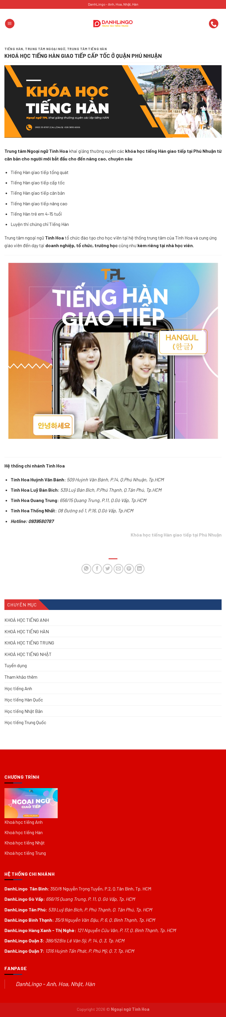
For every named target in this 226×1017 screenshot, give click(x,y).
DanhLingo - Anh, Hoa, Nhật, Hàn (55, 983)
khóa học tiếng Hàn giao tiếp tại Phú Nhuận (170, 151)
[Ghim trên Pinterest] (129, 569)
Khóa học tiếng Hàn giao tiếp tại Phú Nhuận (176, 534)
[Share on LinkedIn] (139, 569)
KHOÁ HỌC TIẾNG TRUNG (29, 642)
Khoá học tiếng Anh (23, 822)
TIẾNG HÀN (13, 49)
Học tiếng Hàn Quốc (23, 699)
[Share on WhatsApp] (86, 569)
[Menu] (9, 24)
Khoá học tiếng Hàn (23, 832)
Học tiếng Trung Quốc (25, 722)
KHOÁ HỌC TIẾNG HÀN (26, 631)
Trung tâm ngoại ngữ (45, 49)
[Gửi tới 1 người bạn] (118, 569)
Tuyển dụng (15, 665)
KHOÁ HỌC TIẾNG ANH (26, 620)
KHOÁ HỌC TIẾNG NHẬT (27, 654)
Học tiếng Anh (18, 688)
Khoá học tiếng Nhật (24, 842)
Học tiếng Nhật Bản (23, 710)
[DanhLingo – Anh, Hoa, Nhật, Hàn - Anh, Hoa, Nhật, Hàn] (113, 23)
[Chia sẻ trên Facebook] (97, 569)
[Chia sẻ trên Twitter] (107, 569)
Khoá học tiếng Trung (25, 853)
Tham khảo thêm (20, 677)
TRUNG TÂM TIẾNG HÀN (87, 49)
